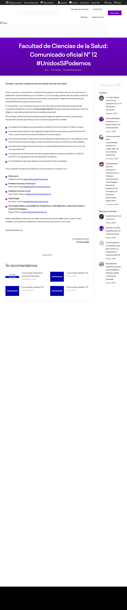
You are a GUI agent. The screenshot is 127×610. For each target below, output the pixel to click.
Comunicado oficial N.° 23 (77, 286)
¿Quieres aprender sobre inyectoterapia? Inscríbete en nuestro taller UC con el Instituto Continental (113, 145)
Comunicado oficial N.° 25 (77, 272)
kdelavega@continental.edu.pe (36, 186)
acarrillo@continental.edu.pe (35, 201)
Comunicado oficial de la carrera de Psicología (32, 274)
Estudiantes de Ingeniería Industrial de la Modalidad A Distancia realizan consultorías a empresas (113, 271)
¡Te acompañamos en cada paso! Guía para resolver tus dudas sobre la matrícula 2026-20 (113, 248)
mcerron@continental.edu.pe (34, 211)
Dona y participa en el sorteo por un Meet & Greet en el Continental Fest (113, 123)
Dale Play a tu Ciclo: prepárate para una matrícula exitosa (113, 230)
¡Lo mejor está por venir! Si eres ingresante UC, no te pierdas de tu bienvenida (114, 103)
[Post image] (12, 277)
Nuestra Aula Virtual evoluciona (113, 217)
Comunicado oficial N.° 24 (33, 286)
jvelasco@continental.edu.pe (38, 193)
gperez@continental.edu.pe (36, 178)
